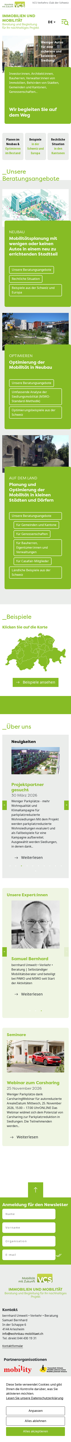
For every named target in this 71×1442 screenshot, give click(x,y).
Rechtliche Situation (26, 279)
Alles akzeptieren (35, 1431)
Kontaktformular (12, 1346)
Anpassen (36, 1411)
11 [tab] (35, 871)
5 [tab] (33, 866)
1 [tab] (10, 866)
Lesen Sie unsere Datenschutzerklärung (34, 1398)
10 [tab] (61, 866)
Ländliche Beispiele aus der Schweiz (31, 572)
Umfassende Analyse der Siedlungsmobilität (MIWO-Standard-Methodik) (31, 396)
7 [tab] (44, 866)
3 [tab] (21, 866)
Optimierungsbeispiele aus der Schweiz (33, 412)
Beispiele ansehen (39, 682)
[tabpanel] (35, 804)
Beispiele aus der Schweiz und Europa (33, 290)
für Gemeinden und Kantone (36, 525)
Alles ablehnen (35, 1421)
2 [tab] (16, 866)
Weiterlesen (32, 857)
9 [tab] (55, 866)
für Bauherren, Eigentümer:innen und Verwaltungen (32, 547)
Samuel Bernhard (29, 959)
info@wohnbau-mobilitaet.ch (22, 1334)
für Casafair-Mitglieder (32, 561)
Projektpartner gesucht (27, 787)
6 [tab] (38, 866)
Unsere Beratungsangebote (31, 270)
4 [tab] (27, 866)
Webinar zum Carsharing (33, 1083)
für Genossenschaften (32, 534)
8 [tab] (50, 866)
